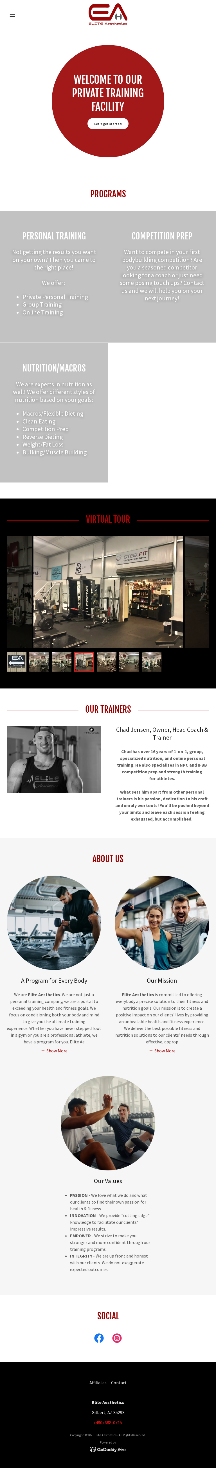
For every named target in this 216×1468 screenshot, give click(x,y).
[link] (108, 14)
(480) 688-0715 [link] (108, 1422)
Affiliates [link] (98, 1382)
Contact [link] (119, 1382)
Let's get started (108, 124)
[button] (22, 14)
